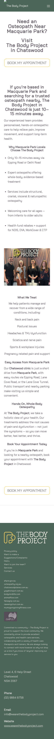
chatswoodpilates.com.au (16, 587)
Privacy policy (10, 551)
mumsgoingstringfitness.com (17, 607)
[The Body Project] (22, 6)
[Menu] (48, 5)
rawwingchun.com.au (13, 604)
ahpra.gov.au (10, 580)
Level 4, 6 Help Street (17, 672)
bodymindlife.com (12, 594)
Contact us (9, 571)
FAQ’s (7, 561)
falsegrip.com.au (11, 601)
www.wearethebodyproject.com (23, 725)
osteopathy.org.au (12, 584)
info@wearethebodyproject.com (24, 714)
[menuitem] (48, 5)
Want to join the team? (15, 564)
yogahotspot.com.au (13, 590)
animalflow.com (11, 597)
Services (8, 567)
